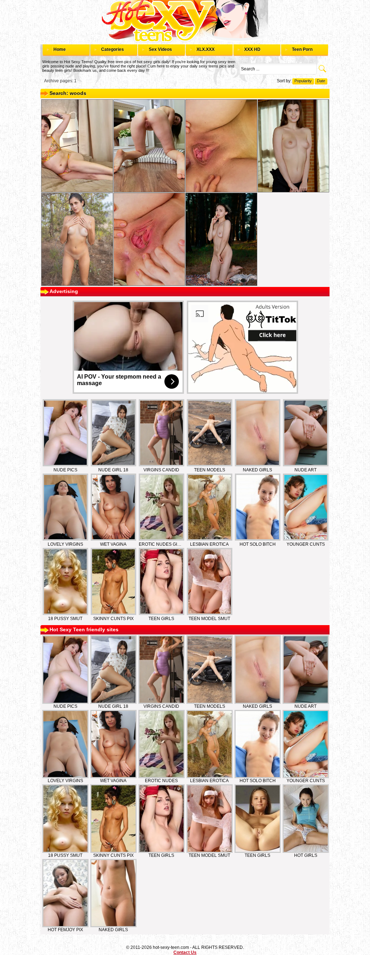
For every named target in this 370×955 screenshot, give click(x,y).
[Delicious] (77, 145)
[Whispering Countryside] (221, 239)
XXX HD (252, 49)
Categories (112, 49)
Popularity (303, 81)
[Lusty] (149, 145)
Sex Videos (160, 49)
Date (321, 81)
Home (59, 49)
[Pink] (221, 145)
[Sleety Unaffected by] (149, 239)
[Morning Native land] (77, 239)
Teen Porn (302, 49)
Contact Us (185, 952)
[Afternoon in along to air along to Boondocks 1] (294, 145)
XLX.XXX (206, 49)
